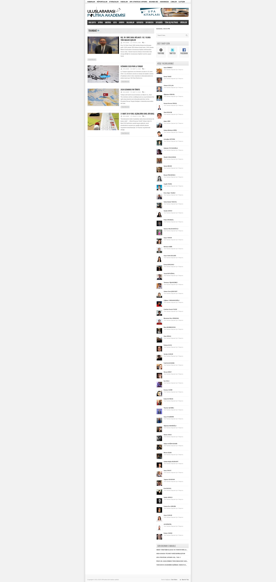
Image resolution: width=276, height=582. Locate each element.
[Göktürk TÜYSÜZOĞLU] (159, 154)
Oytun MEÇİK (168, 166)
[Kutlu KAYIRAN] (159, 405)
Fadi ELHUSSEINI (169, 363)
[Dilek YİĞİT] (159, 127)
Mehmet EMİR (168, 246)
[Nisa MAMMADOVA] (159, 333)
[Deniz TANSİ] (159, 82)
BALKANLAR (130, 22)
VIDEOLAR (124, 2)
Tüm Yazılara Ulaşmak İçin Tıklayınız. (173, 69)
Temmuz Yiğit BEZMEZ (170, 282)
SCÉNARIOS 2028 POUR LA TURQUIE (132, 66)
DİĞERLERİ (183, 22)
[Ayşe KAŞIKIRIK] (159, 423)
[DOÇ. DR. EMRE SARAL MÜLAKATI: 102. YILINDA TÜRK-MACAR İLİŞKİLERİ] (103, 55)
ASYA (115, 22)
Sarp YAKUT (167, 470)
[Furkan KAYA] (159, 351)
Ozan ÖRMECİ (168, 67)
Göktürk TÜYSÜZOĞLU (171, 148)
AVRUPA (121, 22)
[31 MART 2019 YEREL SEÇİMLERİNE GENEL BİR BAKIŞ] (103, 131)
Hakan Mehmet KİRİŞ (170, 130)
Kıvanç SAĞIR (168, 390)
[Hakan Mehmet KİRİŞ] (159, 136)
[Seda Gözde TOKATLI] (159, 208)
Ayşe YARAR (168, 238)
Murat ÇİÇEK (168, 452)
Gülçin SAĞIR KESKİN (170, 443)
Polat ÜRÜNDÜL (169, 220)
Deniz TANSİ (167, 76)
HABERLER (91, 2)
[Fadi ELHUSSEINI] (159, 369)
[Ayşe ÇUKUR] (159, 521)
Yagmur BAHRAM (169, 479)
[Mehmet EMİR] (159, 253)
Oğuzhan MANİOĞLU (170, 426)
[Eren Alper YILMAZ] (159, 199)
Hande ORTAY (168, 211)
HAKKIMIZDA (164, 2)
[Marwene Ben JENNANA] (159, 324)
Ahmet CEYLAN (168, 85)
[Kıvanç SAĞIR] (159, 396)
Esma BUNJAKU (169, 264)
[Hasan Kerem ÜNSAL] (159, 109)
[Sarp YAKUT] (159, 476)
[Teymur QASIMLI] (159, 414)
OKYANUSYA (149, 22)
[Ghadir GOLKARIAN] (159, 163)
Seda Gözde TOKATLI (170, 202)
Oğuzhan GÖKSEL (169, 94)
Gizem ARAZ (168, 435)
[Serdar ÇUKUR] (159, 360)
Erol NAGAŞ (167, 488)
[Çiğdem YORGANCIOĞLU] (159, 306)
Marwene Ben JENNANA (171, 318)
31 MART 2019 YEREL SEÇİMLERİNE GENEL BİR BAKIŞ (137, 114)
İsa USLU (166, 381)
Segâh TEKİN (168, 184)
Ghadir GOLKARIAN (170, 157)
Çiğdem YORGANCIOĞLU (171, 300)
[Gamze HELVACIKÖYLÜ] (159, 235)
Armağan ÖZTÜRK (169, 139)
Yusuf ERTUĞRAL (169, 273)
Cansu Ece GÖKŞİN (170, 506)
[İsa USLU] (159, 387)
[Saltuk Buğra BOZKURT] (159, 468)
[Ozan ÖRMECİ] (159, 74)
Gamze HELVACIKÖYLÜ (171, 229)
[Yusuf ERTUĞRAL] (159, 279)
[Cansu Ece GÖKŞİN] (159, 512)
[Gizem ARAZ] (159, 441)
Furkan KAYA (168, 345)
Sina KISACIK (168, 112)
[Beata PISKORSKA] (159, 181)
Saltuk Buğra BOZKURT (171, 461)
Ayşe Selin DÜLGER (170, 255)
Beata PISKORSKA (169, 175)
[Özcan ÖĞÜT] (159, 378)
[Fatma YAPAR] (159, 539)
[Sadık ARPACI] (159, 503)
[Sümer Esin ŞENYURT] (159, 297)
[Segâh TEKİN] (159, 190)
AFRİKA (100, 22)
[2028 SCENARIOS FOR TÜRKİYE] (103, 107)
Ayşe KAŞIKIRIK (169, 417)
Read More (91, 59)
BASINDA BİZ (153, 2)
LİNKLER (174, 2)
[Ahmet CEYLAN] (159, 91)
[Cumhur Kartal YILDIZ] (159, 315)
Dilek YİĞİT (167, 121)
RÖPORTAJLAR (102, 2)
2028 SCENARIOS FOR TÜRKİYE (130, 89)
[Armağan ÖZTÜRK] (159, 145)
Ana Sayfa (92, 22)
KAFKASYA (140, 22)
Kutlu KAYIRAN (168, 399)
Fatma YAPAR (168, 533)
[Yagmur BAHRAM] (159, 485)
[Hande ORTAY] (159, 217)
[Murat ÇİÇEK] (159, 459)
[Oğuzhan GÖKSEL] (159, 100)
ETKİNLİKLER (113, 2)
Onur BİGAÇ (167, 336)
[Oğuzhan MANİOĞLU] (159, 432)
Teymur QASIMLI (169, 408)
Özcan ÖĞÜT (168, 372)
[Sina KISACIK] (159, 118)
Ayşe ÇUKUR (168, 515)
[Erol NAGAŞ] (159, 494)
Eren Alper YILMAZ (169, 193)
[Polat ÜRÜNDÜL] (159, 226)
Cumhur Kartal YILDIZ (170, 309)
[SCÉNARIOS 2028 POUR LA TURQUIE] (103, 83)
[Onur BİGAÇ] (159, 342)
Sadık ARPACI (168, 497)
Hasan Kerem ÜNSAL (170, 103)
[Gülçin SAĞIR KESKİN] (159, 450)
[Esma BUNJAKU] (159, 271)
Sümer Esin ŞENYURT (170, 291)
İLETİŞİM (182, 2)
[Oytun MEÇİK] (159, 172)
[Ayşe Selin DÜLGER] (159, 262)
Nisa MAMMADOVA (170, 327)
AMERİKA (108, 22)
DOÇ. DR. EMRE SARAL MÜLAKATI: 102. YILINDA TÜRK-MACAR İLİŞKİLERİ (136, 38)
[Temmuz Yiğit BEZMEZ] (159, 288)
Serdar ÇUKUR (168, 354)
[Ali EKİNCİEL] (159, 530)
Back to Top (185, 579)
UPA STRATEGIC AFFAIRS (138, 2)
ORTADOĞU (159, 22)
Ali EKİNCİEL (168, 524)
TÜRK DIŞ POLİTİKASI (171, 22)
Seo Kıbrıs (174, 579)
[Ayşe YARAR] (159, 244)
